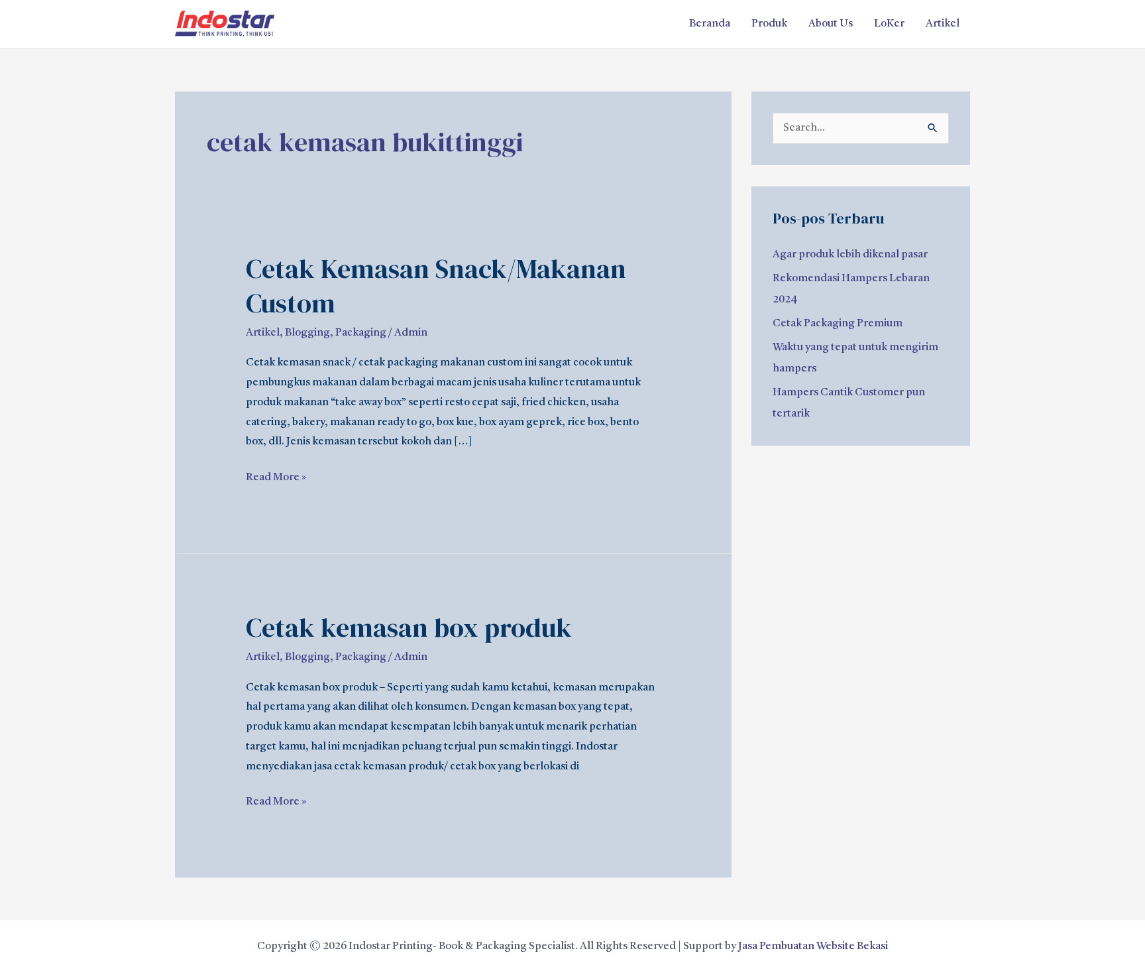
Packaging (360, 333)
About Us (830, 24)
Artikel (942, 24)
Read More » (276, 475)
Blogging (307, 333)
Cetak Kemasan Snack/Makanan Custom (436, 286)
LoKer (889, 24)
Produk (769, 24)
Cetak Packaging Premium (837, 323)
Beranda (709, 24)
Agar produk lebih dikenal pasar (850, 254)
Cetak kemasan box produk (409, 627)
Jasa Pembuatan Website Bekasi (813, 946)
